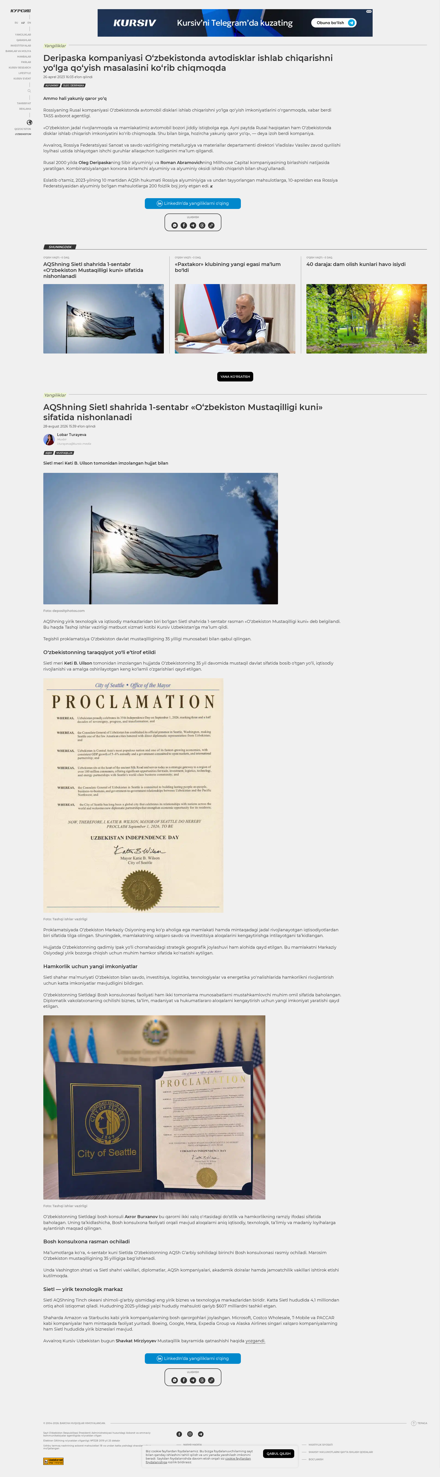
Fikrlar (26, 62)
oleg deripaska (73, 85)
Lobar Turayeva (71, 435)
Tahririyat (24, 103)
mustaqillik (64, 453)
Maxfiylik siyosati (321, 1445)
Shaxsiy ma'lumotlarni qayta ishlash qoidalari (341, 1452)
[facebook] (179, 1434)
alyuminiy (52, 85)
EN (29, 23)
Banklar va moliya (18, 51)
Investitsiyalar (21, 45)
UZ (23, 23)
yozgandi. (255, 1340)
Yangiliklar (23, 34)
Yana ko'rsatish (235, 377)
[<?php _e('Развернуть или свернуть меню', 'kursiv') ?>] (29, 123)
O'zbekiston (23, 134)
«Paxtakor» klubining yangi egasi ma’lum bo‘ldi (228, 267)
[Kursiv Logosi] (20, 10)
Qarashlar (23, 40)
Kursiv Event (22, 78)
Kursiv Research (20, 67)
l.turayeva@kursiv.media (74, 443)
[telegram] (201, 1434)
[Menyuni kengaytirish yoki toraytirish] (29, 91)
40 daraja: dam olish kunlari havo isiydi (356, 264)
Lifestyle (25, 73)
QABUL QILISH (279, 1454)
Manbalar (24, 56)
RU (16, 23)
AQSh (48, 453)
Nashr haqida (192, 1445)
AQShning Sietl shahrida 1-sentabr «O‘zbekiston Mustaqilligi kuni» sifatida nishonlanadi (93, 270)
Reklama (25, 108)
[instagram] (190, 1434)
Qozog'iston (22, 129)
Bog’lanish (316, 1459)
